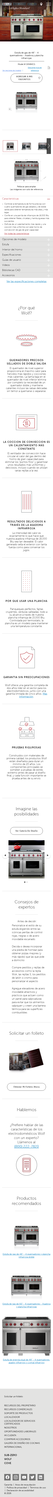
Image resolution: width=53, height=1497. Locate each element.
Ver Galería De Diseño (26, 831)
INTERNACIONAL (13, 1447)
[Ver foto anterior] (5, 855)
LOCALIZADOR (12, 1417)
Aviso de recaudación (25, 1484)
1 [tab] (24, 882)
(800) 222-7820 (26, 1146)
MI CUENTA (10, 1435)
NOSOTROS (10, 1427)
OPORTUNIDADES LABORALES (20, 1431)
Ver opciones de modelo (11, 70)
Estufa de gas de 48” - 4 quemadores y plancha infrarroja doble (26, 1255)
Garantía (8, 1484)
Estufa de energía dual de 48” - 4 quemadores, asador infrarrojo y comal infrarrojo (26, 1361)
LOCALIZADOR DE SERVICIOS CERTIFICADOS (19, 1422)
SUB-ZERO (10, 1455)
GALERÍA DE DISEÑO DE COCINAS (22, 1443)
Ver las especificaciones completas (26, 281)
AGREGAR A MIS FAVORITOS (24, 78)
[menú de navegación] (48, 4)
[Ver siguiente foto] (49, 146)
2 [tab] (27, 882)
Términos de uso (38, 1487)
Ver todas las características (16, 233)
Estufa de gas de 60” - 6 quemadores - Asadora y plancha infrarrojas (26, 1305)
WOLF (7, 1459)
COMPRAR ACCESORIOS (17, 1439)
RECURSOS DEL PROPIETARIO (20, 1405)
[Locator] (41, 4)
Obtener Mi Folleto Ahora (26, 1087)
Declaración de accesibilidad (20, 1490)
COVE (7, 1463)
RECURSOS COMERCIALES (18, 1409)
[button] (26, 198)
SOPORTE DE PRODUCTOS (18, 1413)
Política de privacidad (17, 1487)
